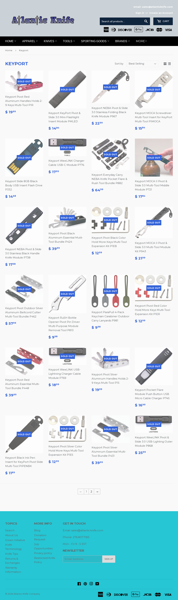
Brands (121, 41)
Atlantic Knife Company (27, 593)
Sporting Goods (94, 41)
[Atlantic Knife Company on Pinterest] (85, 584)
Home (9, 41)
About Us (11, 535)
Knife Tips (11, 553)
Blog (37, 530)
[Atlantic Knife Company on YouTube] (97, 584)
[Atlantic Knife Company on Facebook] (79, 584)
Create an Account (161, 13)
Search (9, 530)
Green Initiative (15, 540)
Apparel (29, 41)
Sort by (119, 63)
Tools (68, 41)
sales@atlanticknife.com (87, 530)
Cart (165, 21)
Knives (49, 41)
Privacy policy (43, 553)
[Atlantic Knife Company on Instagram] (91, 584)
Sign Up (108, 559)
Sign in (140, 13)
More (140, 41)
